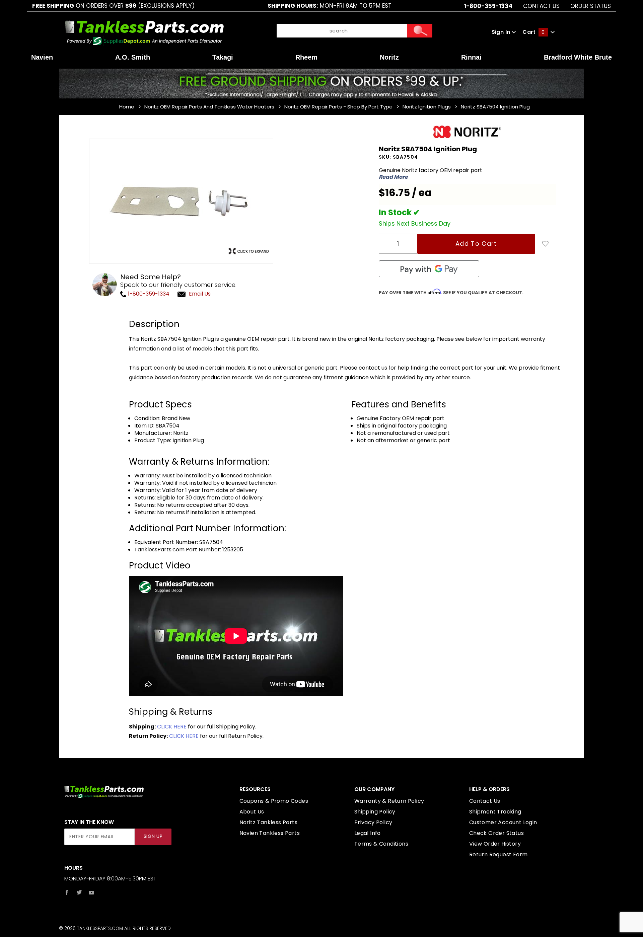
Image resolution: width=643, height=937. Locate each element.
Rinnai (471, 57)
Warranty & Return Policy (389, 801)
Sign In (502, 32)
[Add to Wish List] (545, 244)
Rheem (306, 57)
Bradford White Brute (578, 57)
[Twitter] (79, 892)
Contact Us (541, 5)
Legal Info (367, 833)
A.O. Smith (132, 57)
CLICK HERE (172, 726)
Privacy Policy (373, 822)
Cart (533, 32)
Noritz (389, 57)
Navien (42, 57)
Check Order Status (496, 833)
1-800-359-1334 (148, 294)
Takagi (222, 57)
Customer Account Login (503, 822)
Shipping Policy (375, 811)
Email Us (200, 294)
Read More (393, 177)
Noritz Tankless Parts (268, 822)
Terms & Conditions (381, 844)
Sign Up (153, 836)
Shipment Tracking (495, 811)
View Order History (495, 844)
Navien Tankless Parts (269, 833)
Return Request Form (498, 854)
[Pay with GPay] (429, 268)
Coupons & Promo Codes (273, 801)
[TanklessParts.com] (144, 31)
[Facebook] (67, 892)
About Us (251, 811)
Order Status (590, 5)
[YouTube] (91, 892)
